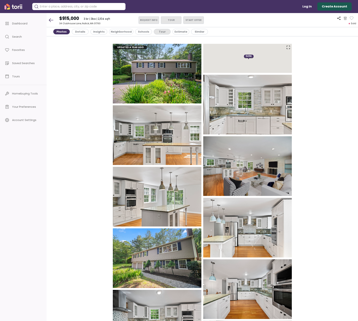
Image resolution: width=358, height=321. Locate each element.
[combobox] (82, 7)
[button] (23, 23)
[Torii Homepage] (15, 7)
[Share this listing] (339, 18)
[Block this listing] (345, 18)
